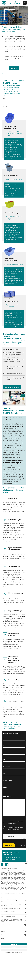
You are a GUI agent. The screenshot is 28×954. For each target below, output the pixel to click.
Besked (5, 800)
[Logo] (4, 3)
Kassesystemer (7, 74)
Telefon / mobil (7, 780)
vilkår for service (11, 823)
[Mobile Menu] (25, 3)
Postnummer (6, 766)
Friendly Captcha (22, 838)
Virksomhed (6, 753)
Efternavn (6, 746)
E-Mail (5, 787)
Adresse (5, 760)
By (4, 773)
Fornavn (6, 739)
